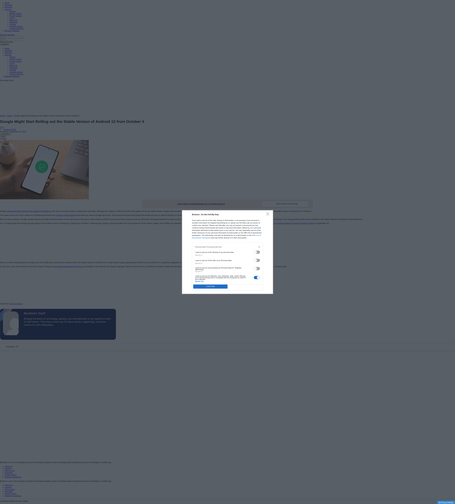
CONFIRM (210, 286)
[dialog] (227, 252)
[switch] (257, 252)
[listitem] (227, 247)
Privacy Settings (447, 502)
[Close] (268, 214)
